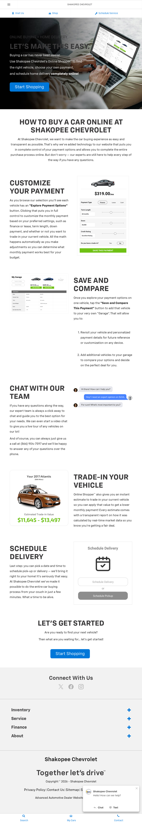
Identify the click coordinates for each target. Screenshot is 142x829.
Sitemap (72, 790)
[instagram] (81, 687)
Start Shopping (29, 87)
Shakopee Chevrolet (83, 781)
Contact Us (55, 790)
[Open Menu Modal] (9, 4)
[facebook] (71, 687)
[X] (61, 687)
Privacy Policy (34, 790)
